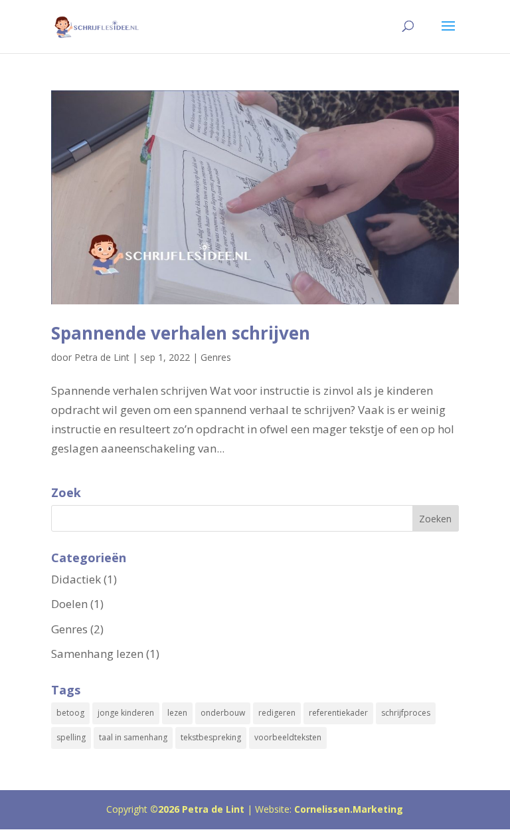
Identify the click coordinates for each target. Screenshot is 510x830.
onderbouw (223, 712)
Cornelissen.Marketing (347, 809)
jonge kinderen (126, 712)
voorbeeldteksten (287, 737)
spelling (71, 737)
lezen (177, 712)
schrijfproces (405, 712)
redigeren (277, 712)
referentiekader (338, 712)
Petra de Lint (101, 357)
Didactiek (76, 579)
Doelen (69, 603)
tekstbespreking (211, 737)
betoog (70, 712)
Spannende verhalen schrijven (180, 333)
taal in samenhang (133, 737)
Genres (216, 357)
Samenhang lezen (97, 653)
